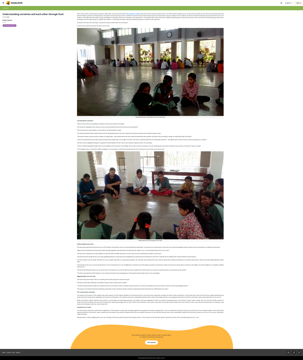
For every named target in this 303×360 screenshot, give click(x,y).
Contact (8, 352)
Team (3, 352)
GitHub (18, 352)
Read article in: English (9, 25)
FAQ (13, 352)
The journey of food (132, 14)
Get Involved (151, 342)
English (288, 3)
